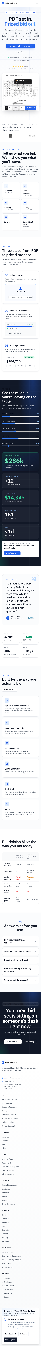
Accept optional (10, 1340)
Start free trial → (13, 1042)
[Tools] (10, 108)
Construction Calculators (11, 1256)
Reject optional (10, 1334)
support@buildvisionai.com (13, 1078)
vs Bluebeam (7, 1282)
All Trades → (7, 1241)
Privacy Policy (21, 1329)
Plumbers (5, 1193)
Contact (5, 1141)
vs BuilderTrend (8, 1286)
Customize (23, 1334)
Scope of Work (7, 1159)
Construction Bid (8, 1170)
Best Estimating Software (11, 1260)
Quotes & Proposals (9, 1107)
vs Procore (6, 1278)
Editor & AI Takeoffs (9, 1099)
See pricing (19, 52)
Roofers (5, 1196)
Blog (3, 1144)
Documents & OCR (9, 1115)
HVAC (4, 1226)
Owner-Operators (8, 1204)
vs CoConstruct (7, 1290)
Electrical (5, 1219)
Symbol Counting (8, 1126)
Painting (5, 1238)
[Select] (6, 108)
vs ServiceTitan (7, 1293)
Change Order (7, 1163)
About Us (5, 1137)
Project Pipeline (8, 1122)
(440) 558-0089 (9, 1081)
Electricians (6, 1189)
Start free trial (11, 553)
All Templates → (8, 1174)
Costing (4, 1111)
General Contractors (9, 1185)
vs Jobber (5, 1297)
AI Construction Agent (10, 1118)
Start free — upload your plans (19, 46)
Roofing (4, 1215)
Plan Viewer (6, 1264)
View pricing (29, 1042)
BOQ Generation (8, 1103)
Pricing (4, 1148)
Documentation (7, 1252)
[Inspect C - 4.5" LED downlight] (15, 82)
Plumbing (5, 1222)
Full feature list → (9, 690)
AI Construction (7, 1267)
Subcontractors (7, 1200)
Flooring (5, 1234)
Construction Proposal (10, 1167)
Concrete (5, 1230)
